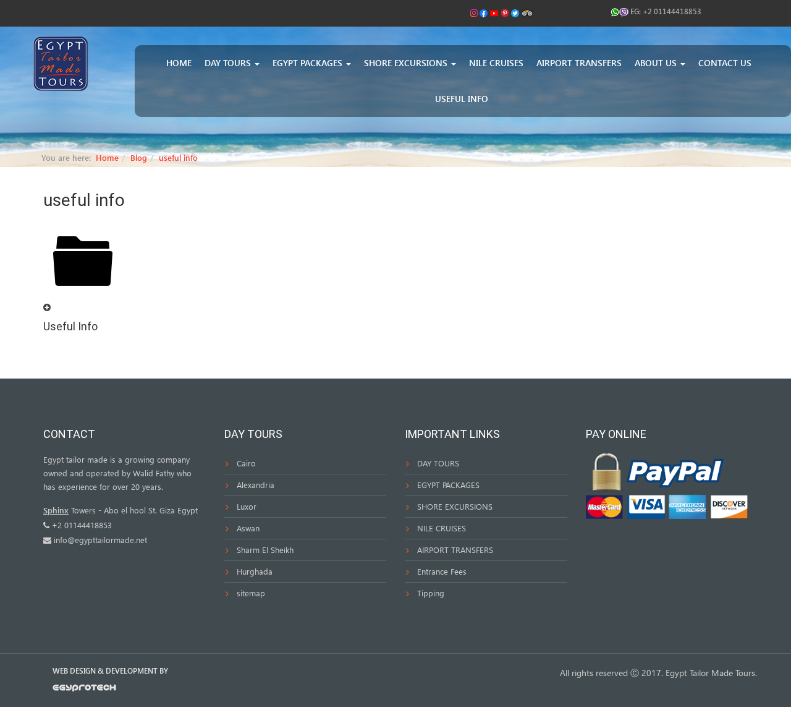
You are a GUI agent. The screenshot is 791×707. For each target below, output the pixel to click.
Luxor (246, 506)
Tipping (430, 593)
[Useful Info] (47, 307)
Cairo (246, 463)
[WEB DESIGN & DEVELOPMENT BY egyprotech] (84, 690)
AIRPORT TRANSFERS (455, 549)
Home (179, 63)
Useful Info (461, 99)
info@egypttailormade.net (100, 539)
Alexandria (255, 484)
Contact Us (724, 63)
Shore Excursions (407, 63)
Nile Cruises (496, 63)
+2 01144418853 (672, 11)
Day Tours (229, 63)
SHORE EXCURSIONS (455, 506)
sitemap (251, 593)
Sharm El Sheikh (265, 549)
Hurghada (255, 571)
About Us (657, 63)
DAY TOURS (438, 463)
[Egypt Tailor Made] (60, 63)
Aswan (248, 528)
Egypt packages (309, 63)
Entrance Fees (442, 571)
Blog (138, 157)
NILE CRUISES (441, 528)
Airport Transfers (579, 63)
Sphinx (56, 510)
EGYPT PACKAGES (448, 484)
